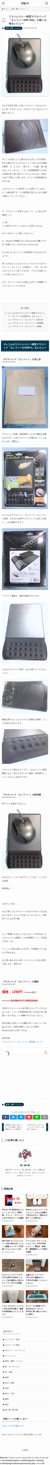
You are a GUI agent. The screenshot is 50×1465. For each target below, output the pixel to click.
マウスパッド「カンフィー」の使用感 (27, 323)
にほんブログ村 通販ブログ (13, 1426)
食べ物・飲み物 (11, 1410)
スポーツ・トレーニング (15, 1350)
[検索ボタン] (46, 3)
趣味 (7, 1399)
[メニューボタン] (3, 3)
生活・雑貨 (9, 1383)
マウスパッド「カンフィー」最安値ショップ (23, 1042)
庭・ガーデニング (12, 1367)
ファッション (10, 1356)
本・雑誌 (8, 1372)
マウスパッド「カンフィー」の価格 (26, 326)
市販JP (25, 3)
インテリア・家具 (12, 1339)
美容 (7, 1388)
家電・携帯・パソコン (13, 28)
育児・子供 (9, 1394)
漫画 (7, 1377)
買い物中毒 (25, 1165)
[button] (5, 1117)
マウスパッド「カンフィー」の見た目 (27, 320)
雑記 (7, 1404)
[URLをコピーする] (44, 1117)
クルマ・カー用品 (12, 1345)
